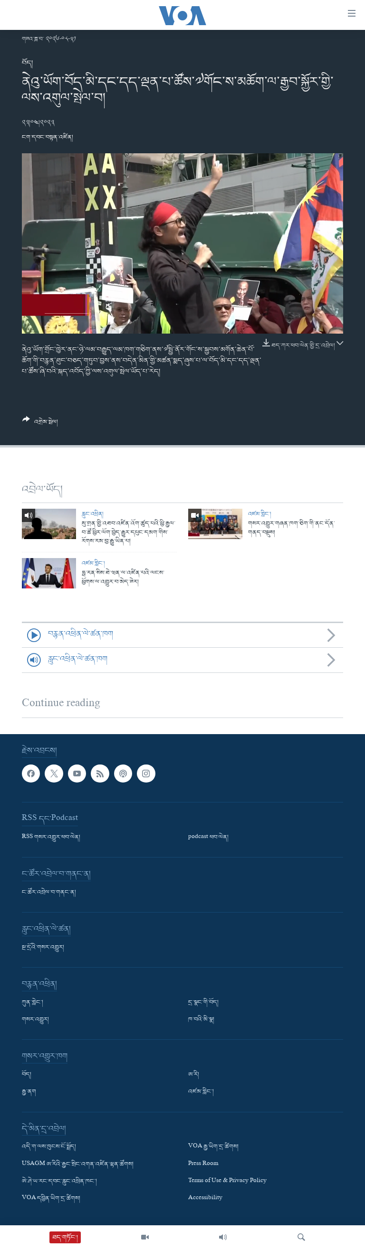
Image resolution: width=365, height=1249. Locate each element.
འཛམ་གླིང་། (259, 514)
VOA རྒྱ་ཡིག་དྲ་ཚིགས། (213, 1147)
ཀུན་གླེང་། (32, 1003)
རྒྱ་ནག (29, 1092)
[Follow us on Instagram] (146, 773)
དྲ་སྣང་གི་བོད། (203, 1003)
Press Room (203, 1164)
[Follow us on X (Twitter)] (54, 773)
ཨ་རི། (193, 1075)
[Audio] (223, 1237)
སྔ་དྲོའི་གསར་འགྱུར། (43, 948)
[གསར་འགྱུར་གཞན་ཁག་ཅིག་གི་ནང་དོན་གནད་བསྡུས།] (215, 524)
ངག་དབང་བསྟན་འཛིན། (47, 137)
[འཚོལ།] (301, 1237)
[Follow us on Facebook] (31, 773)
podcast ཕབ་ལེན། (208, 838)
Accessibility (205, 1198)
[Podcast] (123, 773)
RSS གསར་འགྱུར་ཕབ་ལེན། (51, 838)
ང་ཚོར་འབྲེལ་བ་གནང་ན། (49, 893)
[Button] (40, 424)
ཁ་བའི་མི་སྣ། (201, 1020)
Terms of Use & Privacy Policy (227, 1181)
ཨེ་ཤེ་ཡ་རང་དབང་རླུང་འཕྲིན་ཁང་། (59, 1181)
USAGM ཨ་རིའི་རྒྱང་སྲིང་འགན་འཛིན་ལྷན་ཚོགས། (78, 1164)
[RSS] (100, 773)
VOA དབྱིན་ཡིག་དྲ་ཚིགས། (51, 1198)
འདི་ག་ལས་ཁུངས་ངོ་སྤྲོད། (49, 1147)
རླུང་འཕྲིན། (93, 514)
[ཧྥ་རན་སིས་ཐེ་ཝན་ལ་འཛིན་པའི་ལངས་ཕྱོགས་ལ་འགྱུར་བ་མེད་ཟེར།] (49, 573)
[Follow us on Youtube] (77, 773)
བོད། (27, 63)
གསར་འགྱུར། (35, 1020)
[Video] (145, 1237)
